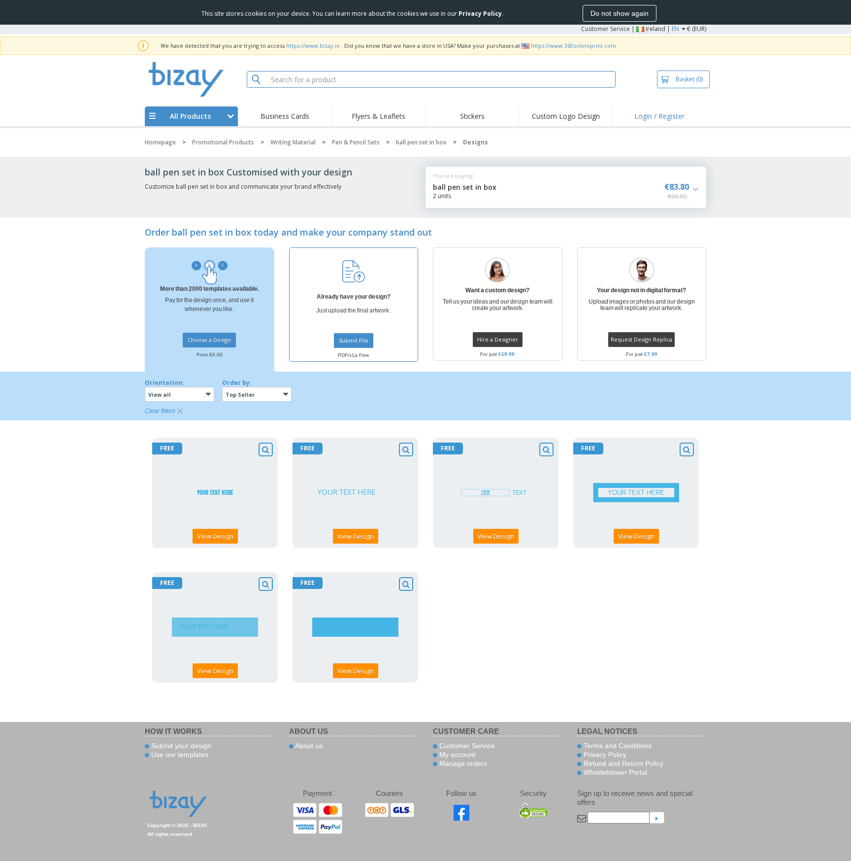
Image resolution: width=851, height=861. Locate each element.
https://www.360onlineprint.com (573, 45)
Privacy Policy (604, 754)
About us (308, 746)
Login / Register (659, 116)
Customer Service (605, 29)
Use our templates (178, 754)
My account (456, 754)
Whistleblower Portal (614, 772)
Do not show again (619, 13)
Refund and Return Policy (622, 763)
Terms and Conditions (617, 746)
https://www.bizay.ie (313, 45)
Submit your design (180, 746)
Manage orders (462, 763)
